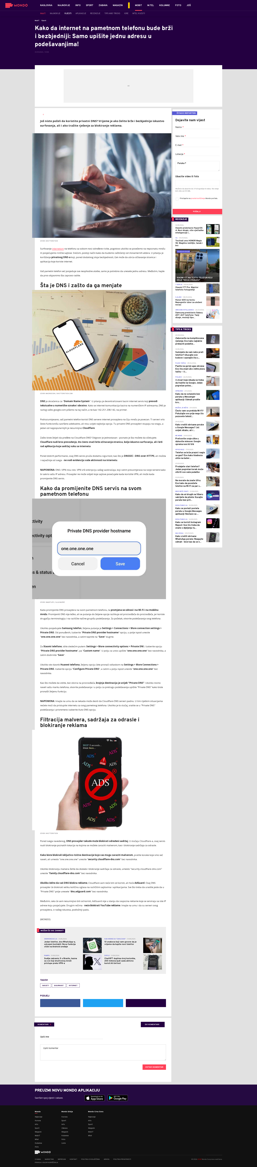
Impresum (62, 1159)
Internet (73, 986)
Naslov (179, 127)
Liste (63, 1143)
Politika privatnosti (122, 1159)
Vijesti (43, 21)
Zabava (64, 1128)
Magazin (38, 1132)
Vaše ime (180, 136)
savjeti (45, 986)
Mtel (37, 1139)
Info (36, 1124)
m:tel (199, 1159)
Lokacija (180, 154)
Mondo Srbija (67, 1112)
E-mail (179, 145)
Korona (38, 1121)
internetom (58, 248)
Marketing (49, 1159)
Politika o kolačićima (90, 1159)
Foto (37, 1147)
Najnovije (38, 1117)
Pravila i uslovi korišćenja (46, 1163)
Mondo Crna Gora (95, 1112)
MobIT (37, 21)
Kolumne (38, 1143)
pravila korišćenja (198, 198)
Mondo (38, 1112)
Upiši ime (44, 1037)
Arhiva (106, 1159)
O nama (38, 1159)
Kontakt (73, 1159)
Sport (37, 1128)
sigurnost (59, 986)
